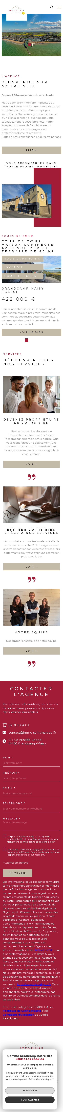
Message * (12, 839)
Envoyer (17, 893)
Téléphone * (14, 824)
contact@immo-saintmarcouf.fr (32, 753)
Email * (9, 809)
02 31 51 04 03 (19, 746)
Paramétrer (30, 1090)
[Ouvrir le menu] (59, 7)
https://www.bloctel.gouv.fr (34, 1005)
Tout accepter (30, 1099)
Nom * (8, 778)
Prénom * (11, 793)
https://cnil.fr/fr (44, 970)
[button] (29, 44)
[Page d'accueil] (16, 10)
